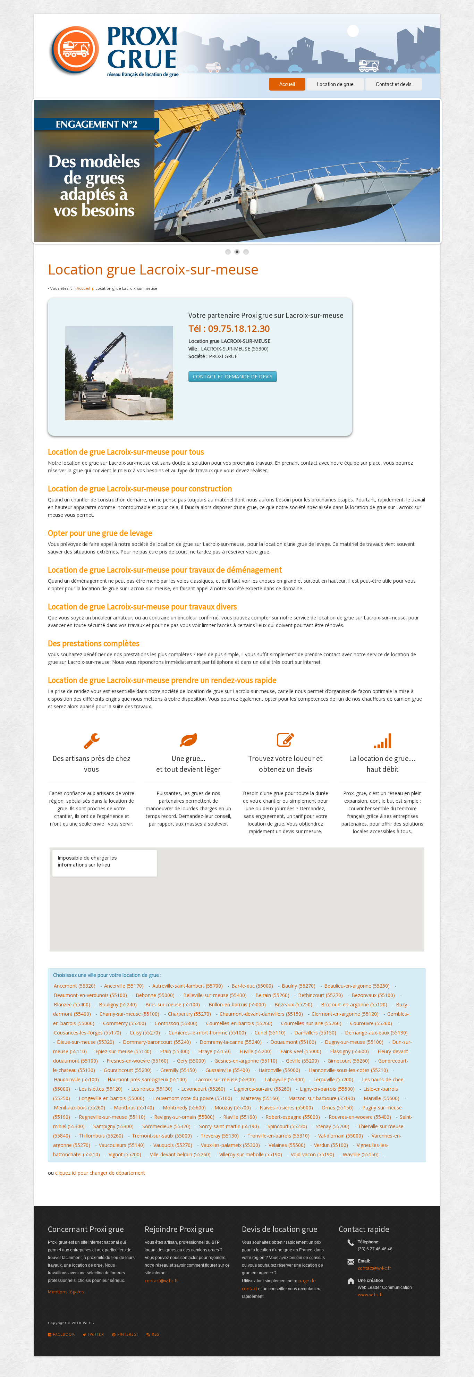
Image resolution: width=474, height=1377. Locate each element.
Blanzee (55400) (72, 1004)
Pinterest (127, 1334)
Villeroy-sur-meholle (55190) (250, 1154)
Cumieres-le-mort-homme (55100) (207, 1032)
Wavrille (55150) (361, 1154)
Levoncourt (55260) (203, 1088)
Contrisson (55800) (176, 1023)
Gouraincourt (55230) (128, 1070)
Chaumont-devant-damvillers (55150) (261, 1014)
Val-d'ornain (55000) (340, 1135)
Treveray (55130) (220, 1135)
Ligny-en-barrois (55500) (327, 1088)
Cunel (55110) (270, 1032)
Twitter (95, 1334)
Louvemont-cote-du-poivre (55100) (192, 1098)
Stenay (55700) (332, 1126)
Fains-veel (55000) (300, 1051)
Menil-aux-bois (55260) (79, 1107)
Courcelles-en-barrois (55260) (239, 1023)
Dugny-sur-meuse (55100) (354, 1042)
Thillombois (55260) (101, 1135)
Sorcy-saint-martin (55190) (229, 1126)
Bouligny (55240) (118, 1004)
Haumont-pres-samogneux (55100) (147, 1079)
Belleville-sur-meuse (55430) (215, 995)
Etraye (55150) (214, 1051)
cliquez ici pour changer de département (100, 1172)
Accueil (287, 84)
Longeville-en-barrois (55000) (111, 1098)
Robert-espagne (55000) (292, 1117)
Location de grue (335, 84)
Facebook (63, 1334)
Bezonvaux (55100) (373, 995)
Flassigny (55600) (349, 1051)
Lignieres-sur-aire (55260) (262, 1088)
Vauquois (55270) (172, 1145)
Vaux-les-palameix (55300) (230, 1145)
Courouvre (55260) (371, 1023)
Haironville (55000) (279, 1070)
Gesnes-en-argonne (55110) (245, 1060)
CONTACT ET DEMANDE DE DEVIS (232, 376)
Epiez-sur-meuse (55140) (123, 1051)
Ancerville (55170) (124, 985)
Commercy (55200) (124, 1023)
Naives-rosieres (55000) (286, 1107)
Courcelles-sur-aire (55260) (311, 1023)
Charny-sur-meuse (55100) (129, 1014)
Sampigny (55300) (113, 1126)
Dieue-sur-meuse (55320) (85, 1042)
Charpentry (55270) (189, 1014)
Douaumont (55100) (293, 1042)
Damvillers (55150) (315, 1032)
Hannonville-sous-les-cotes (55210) (348, 1070)
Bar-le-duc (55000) (252, 985)
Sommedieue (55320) (166, 1126)
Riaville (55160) (240, 1117)
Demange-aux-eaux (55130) (376, 1032)
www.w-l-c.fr (370, 1294)
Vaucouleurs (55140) (122, 1145)
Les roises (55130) (151, 1088)
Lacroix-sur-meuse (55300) (225, 1079)
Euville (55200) (255, 1051)
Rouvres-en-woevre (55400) (360, 1117)
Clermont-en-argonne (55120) (345, 1014)
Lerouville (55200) (333, 1079)
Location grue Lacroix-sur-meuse (153, 269)
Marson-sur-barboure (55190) (321, 1098)
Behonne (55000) (155, 995)
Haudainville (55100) (76, 1079)
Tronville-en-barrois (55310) (278, 1135)
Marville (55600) (381, 1098)
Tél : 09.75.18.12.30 (229, 328)
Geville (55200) (302, 1060)
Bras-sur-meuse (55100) (172, 1004)
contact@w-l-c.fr (161, 1280)
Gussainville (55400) (227, 1070)
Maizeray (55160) (260, 1098)
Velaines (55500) (287, 1145)
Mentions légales (66, 1292)
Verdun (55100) (331, 1145)
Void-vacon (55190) (312, 1154)
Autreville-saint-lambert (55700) (187, 985)
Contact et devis (394, 84)
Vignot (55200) (125, 1154)
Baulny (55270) (298, 985)
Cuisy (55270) (145, 1032)
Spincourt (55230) (287, 1126)
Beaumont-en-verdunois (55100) (90, 995)
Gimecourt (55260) (349, 1060)
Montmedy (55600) (184, 1107)
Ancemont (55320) (74, 985)
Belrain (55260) (272, 995)
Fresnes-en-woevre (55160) (137, 1060)
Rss (154, 1334)
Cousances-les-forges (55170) (87, 1032)
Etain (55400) (174, 1051)
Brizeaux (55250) (293, 1004)
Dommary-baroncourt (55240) (157, 1042)
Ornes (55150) (338, 1107)
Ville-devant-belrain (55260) (180, 1154)
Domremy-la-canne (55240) (231, 1042)
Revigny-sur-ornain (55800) (184, 1117)
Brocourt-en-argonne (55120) (354, 1004)
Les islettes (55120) (100, 1088)
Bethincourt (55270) (320, 995)
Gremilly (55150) (178, 1070)
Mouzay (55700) (232, 1107)
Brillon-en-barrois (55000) (237, 1004)
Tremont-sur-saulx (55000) (162, 1135)
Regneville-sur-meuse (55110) (112, 1117)
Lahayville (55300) (284, 1079)
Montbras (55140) (134, 1107)
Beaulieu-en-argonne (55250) (357, 985)
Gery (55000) (191, 1060)
